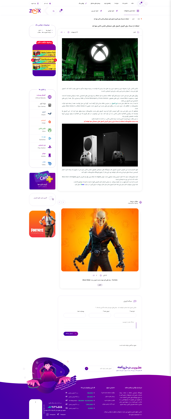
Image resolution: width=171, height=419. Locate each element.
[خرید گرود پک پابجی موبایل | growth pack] (44, 60)
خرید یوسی (111, 11)
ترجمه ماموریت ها (46, 32)
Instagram (52, 415)
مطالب (39, 32)
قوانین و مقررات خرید (109, 400)
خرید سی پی (95, 11)
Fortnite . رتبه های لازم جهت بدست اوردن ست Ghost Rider (99, 280)
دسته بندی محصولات (129, 11)
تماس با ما (125, 3)
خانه (132, 3)
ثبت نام (46, 3)
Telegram (63, 415)
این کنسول (114, 103)
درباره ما (116, 3)
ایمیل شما (106, 311)
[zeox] (35, 11)
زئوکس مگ (81, 3)
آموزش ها (48, 30)
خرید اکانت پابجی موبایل (108, 404)
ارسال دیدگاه (69, 333)
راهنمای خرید (107, 3)
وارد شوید (33, 3)
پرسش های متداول (95, 3)
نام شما (132, 311)
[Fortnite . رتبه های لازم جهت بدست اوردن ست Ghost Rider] (100, 240)
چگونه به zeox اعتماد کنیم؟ (108, 393)
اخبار (133, 19)
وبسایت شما (80, 311)
